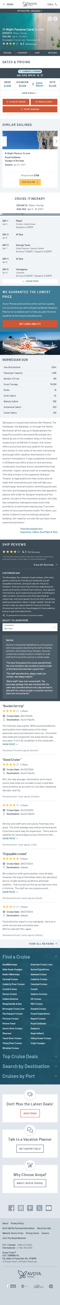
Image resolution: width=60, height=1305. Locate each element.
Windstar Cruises (10, 1048)
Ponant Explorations (40, 1013)
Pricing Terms (32, 1233)
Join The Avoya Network (14, 1238)
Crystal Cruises (9, 989)
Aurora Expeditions (40, 969)
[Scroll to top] (53, 1299)
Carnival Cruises (10, 979)
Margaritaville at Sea (12, 1004)
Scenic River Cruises (12, 1028)
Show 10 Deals (29, 93)
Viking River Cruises (12, 1043)
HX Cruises (36, 999)
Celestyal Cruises (39, 984)
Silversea (6, 1033)
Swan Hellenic (37, 1033)
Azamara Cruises (39, 974)
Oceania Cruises (38, 1008)
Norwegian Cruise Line (13, 1008)
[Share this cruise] (55, 19)
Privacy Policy (17, 1223)
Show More (9, 744)
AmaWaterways (9, 964)
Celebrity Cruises (39, 979)
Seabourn (35, 1028)
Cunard (34, 989)
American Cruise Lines (41, 964)
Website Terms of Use (12, 1233)
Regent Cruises (38, 1018)
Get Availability (30, 323)
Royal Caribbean (38, 1023)
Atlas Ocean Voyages (12, 969)
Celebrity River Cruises (13, 984)
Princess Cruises (10, 1018)
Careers (45, 1233)
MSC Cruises (37, 1004)
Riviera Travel (8, 1023)
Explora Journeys (39, 994)
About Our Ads (44, 1228)
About (5, 1223)
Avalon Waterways (11, 974)
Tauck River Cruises (12, 1038)
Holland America (10, 999)
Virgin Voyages (38, 1043)
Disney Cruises (9, 994)
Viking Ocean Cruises (41, 1038)
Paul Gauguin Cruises (12, 1013)
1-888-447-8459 (24, 1245)
